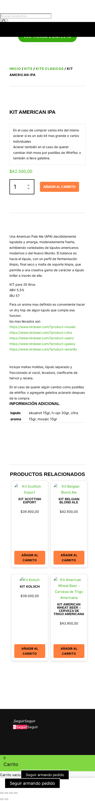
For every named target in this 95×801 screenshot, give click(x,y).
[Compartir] (11, 793)
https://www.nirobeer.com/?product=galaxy (42, 344)
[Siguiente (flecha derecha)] (6, 799)
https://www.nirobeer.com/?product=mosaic (42, 327)
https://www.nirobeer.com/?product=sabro (41, 338)
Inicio (15, 69)
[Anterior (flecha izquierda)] (2, 799)
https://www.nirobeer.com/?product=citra (40, 332)
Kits (28, 69)
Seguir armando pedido (45, 775)
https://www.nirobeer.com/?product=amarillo (43, 349)
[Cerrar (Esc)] (16, 793)
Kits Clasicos (50, 69)
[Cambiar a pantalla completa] (6, 793)
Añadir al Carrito (29, 557)
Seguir (30, 721)
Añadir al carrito (59, 187)
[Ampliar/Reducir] (2, 793)
